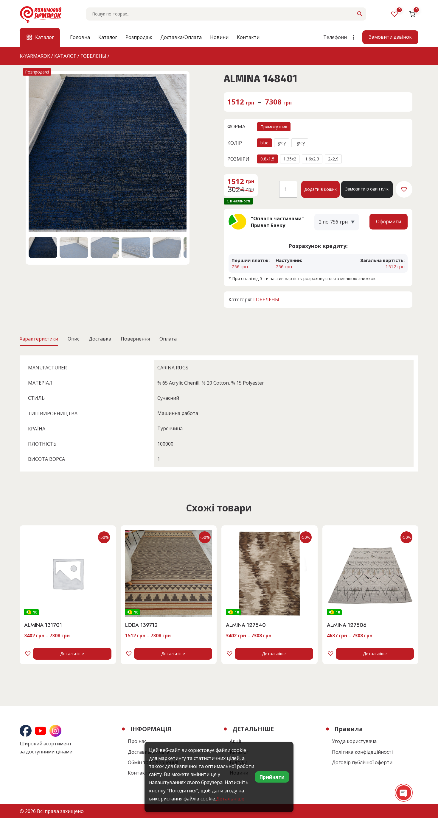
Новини (219, 37)
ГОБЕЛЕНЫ (266, 299)
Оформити (388, 221)
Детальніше (72, 653)
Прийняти (272, 777)
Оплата (168, 338)
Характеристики (39, 338)
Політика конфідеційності (362, 752)
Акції (235, 741)
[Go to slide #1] (43, 247)
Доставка (100, 338)
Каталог (107, 37)
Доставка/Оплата (181, 37)
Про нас (137, 741)
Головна (80, 37)
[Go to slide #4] (136, 247)
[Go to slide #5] (167, 247)
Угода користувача (354, 741)
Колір (234, 143)
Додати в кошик (320, 189)
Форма (236, 126)
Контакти (248, 37)
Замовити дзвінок (390, 37)
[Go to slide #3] (105, 247)
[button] (404, 189)
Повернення (135, 338)
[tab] (39, 339)
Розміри (238, 159)
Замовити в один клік (367, 189)
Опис (73, 338)
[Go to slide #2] (74, 247)
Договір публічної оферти (362, 762)
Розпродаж (138, 37)
